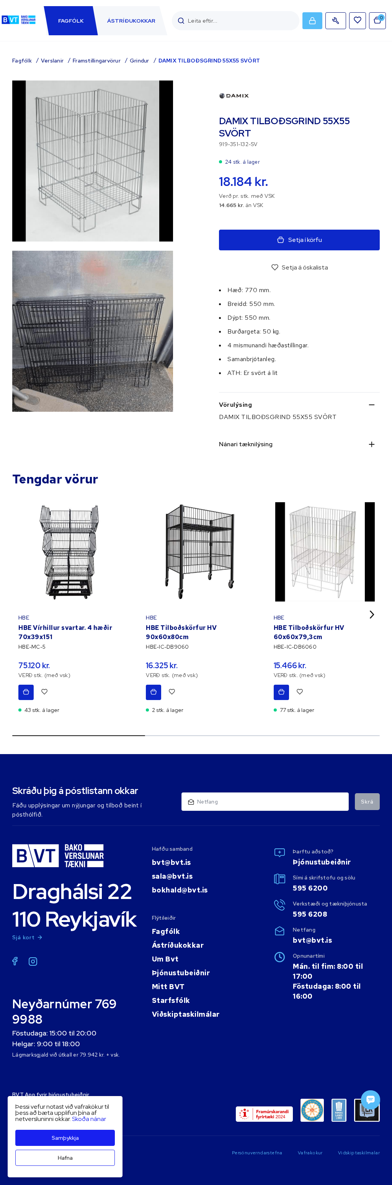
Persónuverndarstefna (257, 1153)
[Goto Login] (358, 21)
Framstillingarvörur (97, 60)
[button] (181, 21)
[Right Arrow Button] (372, 614)
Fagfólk (22, 60)
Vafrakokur (310, 1153)
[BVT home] (18, 24)
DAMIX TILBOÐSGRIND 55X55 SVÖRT (209, 60)
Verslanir (52, 60)
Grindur (139, 60)
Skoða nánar (89, 1119)
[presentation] (70, 20)
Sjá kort (23, 937)
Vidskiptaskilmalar (359, 1153)
